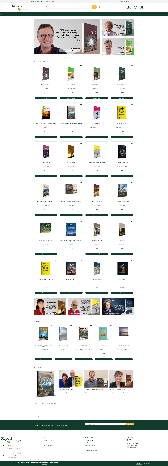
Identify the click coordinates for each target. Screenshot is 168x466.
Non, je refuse (147, 463)
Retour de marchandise (48, 440)
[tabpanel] (67, 37)
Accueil (1, 14)
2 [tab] (65, 57)
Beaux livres (49, 14)
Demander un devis (47, 442)
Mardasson (66, 14)
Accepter (139, 463)
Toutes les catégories (161, 14)
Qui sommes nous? (89, 440)
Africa (19, 14)
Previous (131, 322)
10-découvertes (28, 14)
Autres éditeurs (76, 14)
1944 (6, 14)
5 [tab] (70, 57)
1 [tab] (64, 57)
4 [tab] (68, 57)
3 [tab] (67, 57)
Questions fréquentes (48, 445)
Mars (12, 14)
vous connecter (128, 1)
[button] (142, 8)
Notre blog (86, 14)
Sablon (57, 14)
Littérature (39, 14)
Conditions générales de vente (92, 448)
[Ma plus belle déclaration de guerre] (67, 36)
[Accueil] (21, 7)
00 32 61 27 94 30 (35, 1)
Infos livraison (88, 442)
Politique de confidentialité (91, 450)
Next (98, 37)
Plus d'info (44, 464)
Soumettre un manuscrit (90, 445)
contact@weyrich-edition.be (48, 1)
